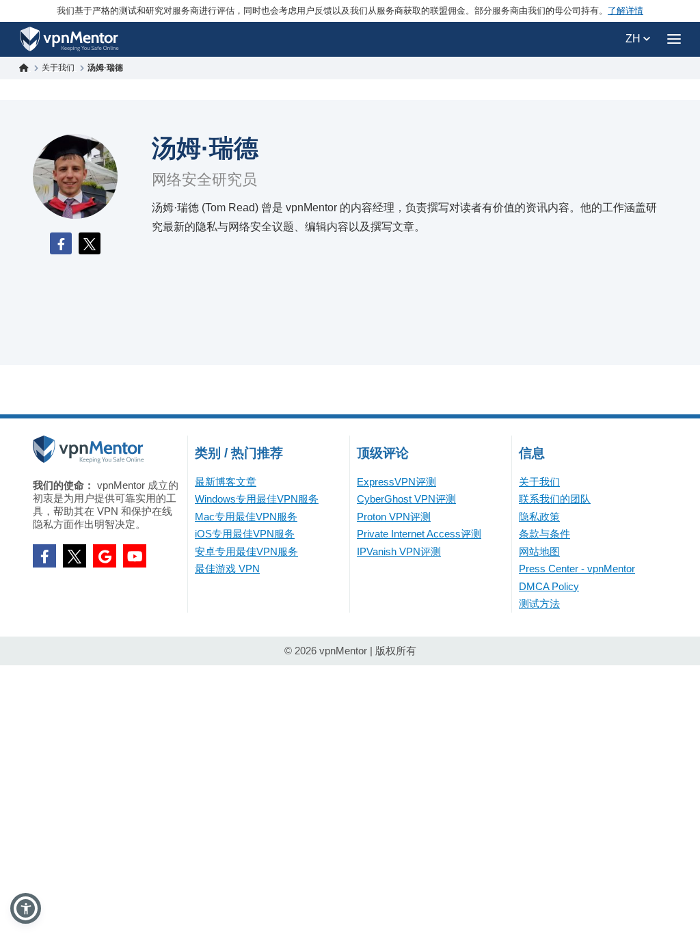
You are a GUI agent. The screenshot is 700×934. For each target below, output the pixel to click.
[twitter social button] (74, 556)
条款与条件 (544, 533)
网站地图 (539, 551)
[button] (26, 908)
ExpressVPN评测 (396, 482)
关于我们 (539, 482)
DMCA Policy (549, 586)
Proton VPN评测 (394, 516)
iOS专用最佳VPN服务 (245, 533)
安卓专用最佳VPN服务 (246, 551)
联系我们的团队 (555, 499)
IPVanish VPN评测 (399, 551)
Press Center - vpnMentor (577, 568)
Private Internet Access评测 (419, 533)
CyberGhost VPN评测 (406, 499)
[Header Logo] (69, 39)
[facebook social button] (44, 556)
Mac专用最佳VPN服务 (246, 516)
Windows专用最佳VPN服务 (257, 499)
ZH (634, 38)
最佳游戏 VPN (227, 568)
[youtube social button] (134, 556)
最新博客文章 (225, 482)
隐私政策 (539, 516)
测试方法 (539, 603)
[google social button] (104, 556)
